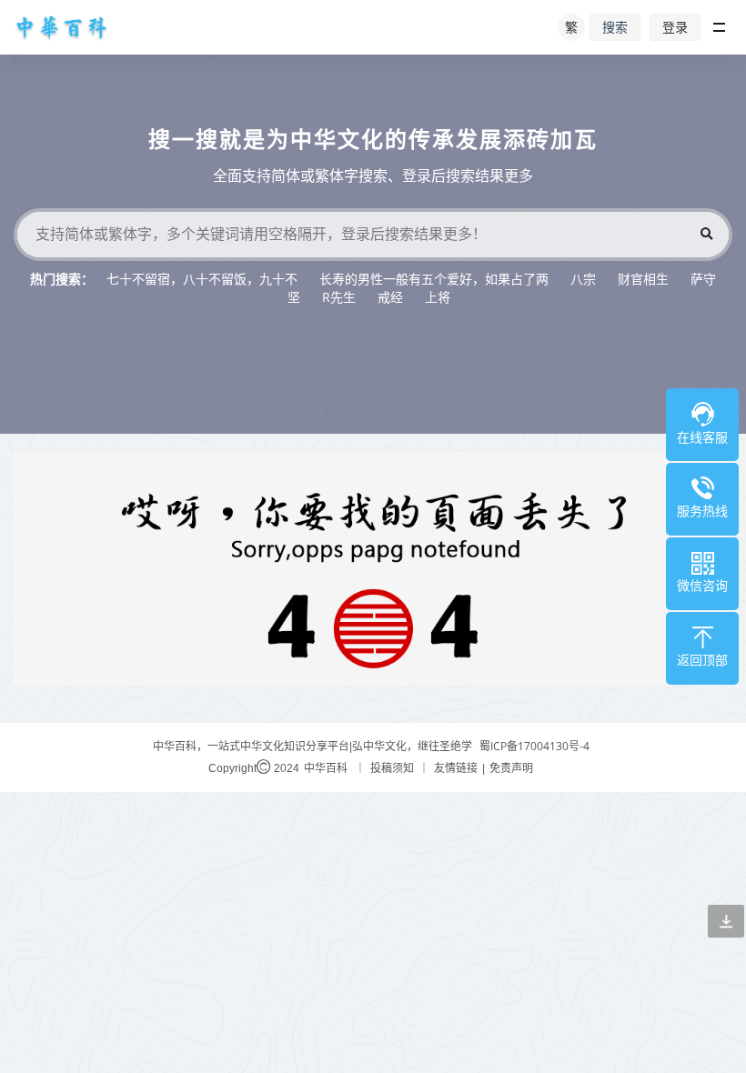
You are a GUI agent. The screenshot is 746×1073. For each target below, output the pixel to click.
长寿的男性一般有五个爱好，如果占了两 (434, 278)
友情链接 (456, 768)
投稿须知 (392, 768)
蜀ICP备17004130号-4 (534, 746)
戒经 (390, 297)
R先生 (339, 297)
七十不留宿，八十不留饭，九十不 (201, 278)
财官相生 (643, 278)
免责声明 (511, 768)
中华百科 (326, 768)
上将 (437, 297)
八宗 (583, 278)
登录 (675, 26)
